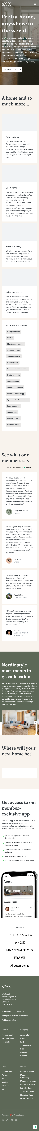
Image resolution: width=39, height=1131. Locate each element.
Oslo (4, 1089)
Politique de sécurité (10, 1020)
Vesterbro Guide (27, 1091)
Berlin (4, 1078)
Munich (5, 1082)
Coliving (23, 1038)
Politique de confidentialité (13, 1011)
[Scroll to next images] (35, 722)
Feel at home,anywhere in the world (18, 23)
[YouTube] (16, 1120)
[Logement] (19, 986)
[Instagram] (3, 1120)
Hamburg (5, 1085)
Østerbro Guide (26, 1098)
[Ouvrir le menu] (35, 4)
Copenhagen (7, 1071)
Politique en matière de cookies (15, 1016)
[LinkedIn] (11, 1120)
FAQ (22, 1042)
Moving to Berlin (27, 1071)
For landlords (7, 1042)
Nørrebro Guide (26, 1095)
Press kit (23, 1056)
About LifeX (25, 1035)
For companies (8, 1038)
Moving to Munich (27, 1084)
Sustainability (25, 1045)
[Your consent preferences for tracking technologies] (35, 1127)
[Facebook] (7, 1120)
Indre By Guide (26, 1088)
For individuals (7, 1035)
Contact (23, 1052)
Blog (22, 1049)
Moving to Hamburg (28, 1081)
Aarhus (4, 1075)
